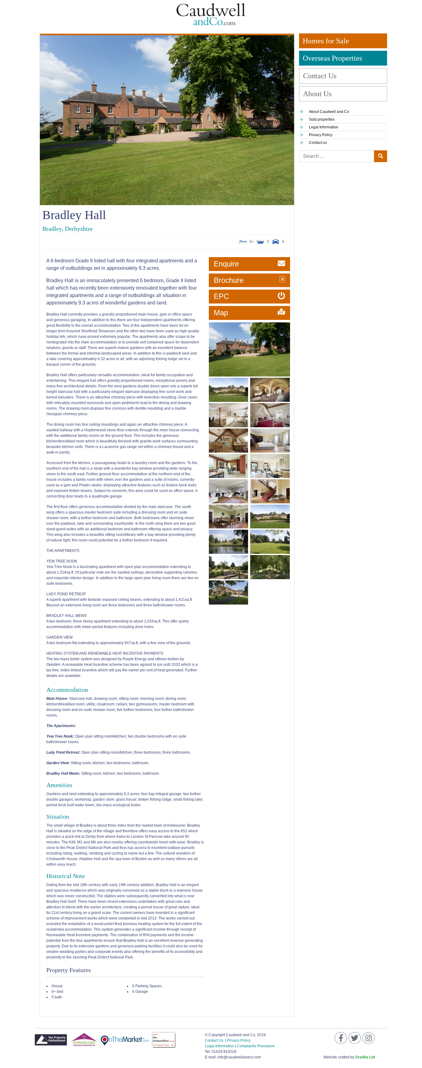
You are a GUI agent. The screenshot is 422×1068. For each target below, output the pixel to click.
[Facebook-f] (341, 1038)
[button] (249, 264)
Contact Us (319, 76)
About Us (317, 94)
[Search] (380, 156)
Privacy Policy (239, 1040)
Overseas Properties (332, 58)
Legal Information (219, 1046)
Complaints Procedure (256, 1046)
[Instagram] (368, 1038)
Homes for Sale (326, 41)
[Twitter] (354, 1038)
